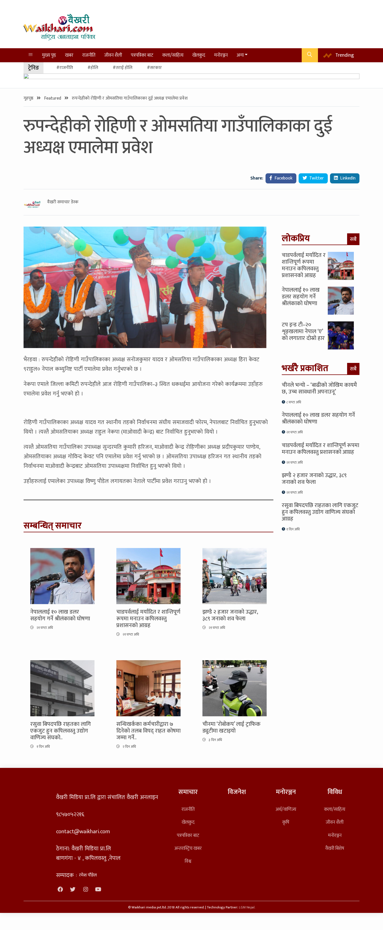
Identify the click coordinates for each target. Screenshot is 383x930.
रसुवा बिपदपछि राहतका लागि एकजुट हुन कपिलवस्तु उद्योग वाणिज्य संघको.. (60, 730)
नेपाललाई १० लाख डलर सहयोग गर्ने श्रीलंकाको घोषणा (60, 615)
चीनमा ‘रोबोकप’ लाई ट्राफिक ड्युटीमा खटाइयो (231, 727)
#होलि (92, 68)
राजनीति (88, 55)
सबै (353, 239)
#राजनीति (64, 68)
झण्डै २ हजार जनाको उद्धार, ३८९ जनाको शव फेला (230, 615)
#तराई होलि (122, 68)
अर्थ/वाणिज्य (286, 809)
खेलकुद (198, 55)
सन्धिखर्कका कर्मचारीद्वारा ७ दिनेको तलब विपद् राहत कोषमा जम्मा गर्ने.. (148, 730)
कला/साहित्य (172, 55)
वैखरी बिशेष (334, 848)
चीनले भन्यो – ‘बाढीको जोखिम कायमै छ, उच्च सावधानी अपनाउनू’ (319, 388)
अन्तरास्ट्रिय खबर (188, 848)
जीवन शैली (113, 55)
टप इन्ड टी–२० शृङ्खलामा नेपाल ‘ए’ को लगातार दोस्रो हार (303, 331)
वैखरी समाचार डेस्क (63, 202)
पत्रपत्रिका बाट (142, 55)
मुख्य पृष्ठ (49, 55)
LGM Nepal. (247, 907)
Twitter (316, 178)
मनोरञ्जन (221, 55)
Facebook (282, 178)
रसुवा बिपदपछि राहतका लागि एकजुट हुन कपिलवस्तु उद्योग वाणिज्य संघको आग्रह (320, 512)
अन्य (240, 55)
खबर (69, 55)
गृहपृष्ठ (29, 98)
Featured (53, 98)
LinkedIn (347, 178)
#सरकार (154, 68)
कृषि (285, 822)
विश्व (188, 861)
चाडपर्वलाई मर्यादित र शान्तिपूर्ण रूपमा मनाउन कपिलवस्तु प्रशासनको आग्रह (148, 618)
